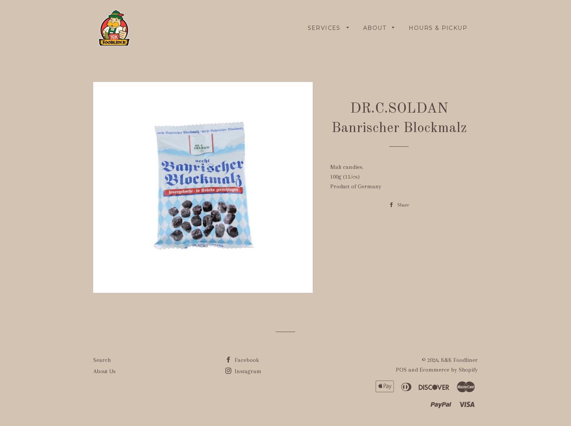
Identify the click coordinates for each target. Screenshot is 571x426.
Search (102, 359)
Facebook (246, 359)
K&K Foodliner (459, 359)
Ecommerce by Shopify (449, 369)
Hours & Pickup (438, 27)
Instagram (247, 371)
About (375, 27)
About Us (104, 371)
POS (401, 369)
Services (325, 27)
